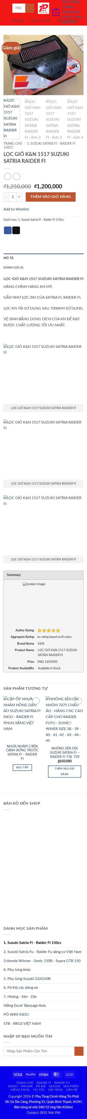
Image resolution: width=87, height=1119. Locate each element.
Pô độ (41, 1086)
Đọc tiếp (22, 767)
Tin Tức (39, 1089)
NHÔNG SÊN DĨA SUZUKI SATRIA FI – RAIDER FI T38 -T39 (64, 752)
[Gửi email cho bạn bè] (16, 230)
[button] (6, 8)
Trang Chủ (25, 1082)
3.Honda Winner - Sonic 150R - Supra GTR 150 (42, 961)
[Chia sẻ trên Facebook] (8, 230)
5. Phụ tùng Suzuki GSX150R (27, 979)
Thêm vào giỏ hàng (50, 197)
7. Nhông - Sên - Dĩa (19, 997)
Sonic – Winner (20, 1086)
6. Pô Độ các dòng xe (20, 987)
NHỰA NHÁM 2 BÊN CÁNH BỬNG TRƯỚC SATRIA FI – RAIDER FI (22, 752)
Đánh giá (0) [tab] (13, 267)
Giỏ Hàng (55, 1089)
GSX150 (54, 1086)
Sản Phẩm (71, 1086)
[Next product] (7, 176)
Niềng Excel (20, 1089)
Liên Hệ (71, 1089)
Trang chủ (12, 143)
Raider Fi (44, 1082)
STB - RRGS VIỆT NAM (22, 1024)
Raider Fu (62, 1082)
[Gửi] (29, 8)
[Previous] (11, 65)
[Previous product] (16, 176)
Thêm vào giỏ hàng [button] (64, 771)
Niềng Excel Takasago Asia (24, 1005)
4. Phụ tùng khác (17, 970)
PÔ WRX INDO (16, 1014)
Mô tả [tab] (8, 258)
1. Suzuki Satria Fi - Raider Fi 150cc (41, 219)
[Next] (76, 65)
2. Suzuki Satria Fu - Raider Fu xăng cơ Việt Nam (42, 952)
